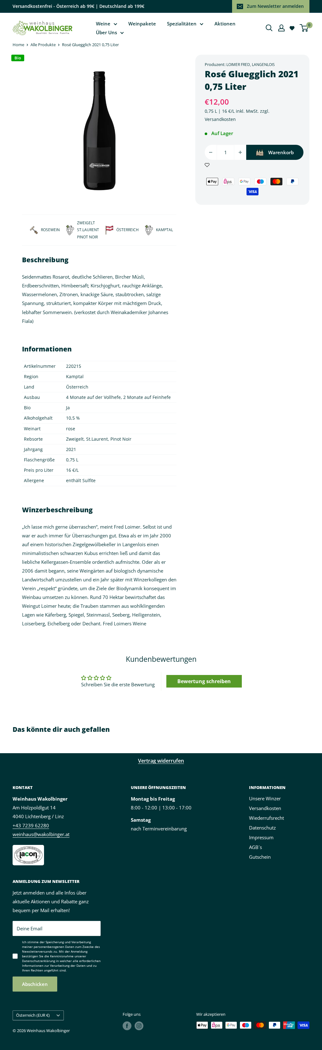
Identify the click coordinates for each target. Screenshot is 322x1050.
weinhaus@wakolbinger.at (41, 834)
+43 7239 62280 (31, 825)
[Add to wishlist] (207, 164)
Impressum (261, 837)
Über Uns (106, 32)
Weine (103, 23)
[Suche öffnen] (269, 27)
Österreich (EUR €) (33, 1015)
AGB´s (255, 847)
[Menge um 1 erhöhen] (240, 152)
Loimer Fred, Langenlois (250, 64)
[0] (304, 28)
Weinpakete (142, 23)
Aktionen (225, 23)
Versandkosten (220, 119)
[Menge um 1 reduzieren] (211, 152)
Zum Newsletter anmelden (275, 6)
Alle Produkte (43, 44)
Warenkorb (281, 152)
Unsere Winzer (265, 798)
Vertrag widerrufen (161, 760)
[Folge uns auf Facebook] (127, 1025)
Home (18, 44)
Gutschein (260, 857)
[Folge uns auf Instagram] (139, 1025)
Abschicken (35, 984)
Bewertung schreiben (204, 681)
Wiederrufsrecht (266, 818)
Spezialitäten (182, 23)
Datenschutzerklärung (38, 961)
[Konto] (281, 27)
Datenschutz (262, 827)
